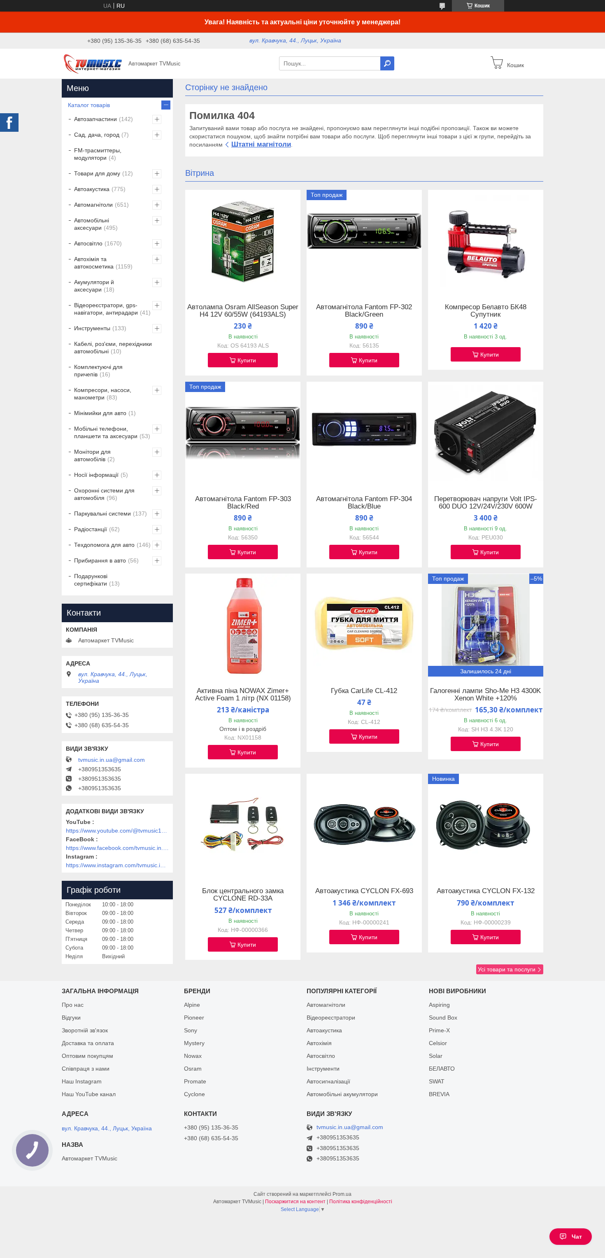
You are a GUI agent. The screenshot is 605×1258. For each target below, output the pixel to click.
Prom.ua (342, 1194)
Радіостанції (90, 529)
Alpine (192, 1004)
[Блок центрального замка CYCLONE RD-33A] (242, 825)
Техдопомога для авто (104, 544)
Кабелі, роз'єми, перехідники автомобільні (113, 348)
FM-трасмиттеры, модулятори (97, 154)
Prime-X (439, 1030)
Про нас (73, 1004)
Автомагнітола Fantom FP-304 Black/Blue (364, 502)
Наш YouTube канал (89, 1094)
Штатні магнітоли (261, 144)
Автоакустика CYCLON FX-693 (364, 891)
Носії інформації (96, 474)
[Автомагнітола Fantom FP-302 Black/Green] (364, 241)
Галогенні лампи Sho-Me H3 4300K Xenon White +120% (485, 694)
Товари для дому (97, 173)
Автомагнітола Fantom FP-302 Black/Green (364, 310)
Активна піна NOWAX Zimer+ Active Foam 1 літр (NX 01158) (243, 694)
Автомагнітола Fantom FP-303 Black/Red (243, 502)
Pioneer (194, 1017)
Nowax (193, 1056)
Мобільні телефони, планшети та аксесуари (105, 432)
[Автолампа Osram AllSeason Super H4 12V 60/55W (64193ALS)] (242, 241)
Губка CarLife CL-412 (364, 691)
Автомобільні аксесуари (91, 224)
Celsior (438, 1043)
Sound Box (443, 1017)
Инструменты (92, 328)
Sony (190, 1030)
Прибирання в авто (100, 560)
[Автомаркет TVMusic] (92, 63)
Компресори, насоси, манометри (102, 394)
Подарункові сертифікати (90, 580)
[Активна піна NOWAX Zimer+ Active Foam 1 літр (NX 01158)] (242, 625)
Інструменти (323, 1068)
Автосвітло (88, 243)
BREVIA (439, 1094)
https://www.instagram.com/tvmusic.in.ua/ (117, 865)
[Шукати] (387, 63)
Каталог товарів (89, 105)
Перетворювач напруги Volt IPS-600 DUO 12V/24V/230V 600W (485, 502)
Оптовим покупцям (87, 1056)
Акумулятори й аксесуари (94, 286)
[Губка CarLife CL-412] (364, 625)
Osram (193, 1068)
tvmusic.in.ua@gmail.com (111, 759)
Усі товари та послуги (506, 969)
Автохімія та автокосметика (94, 263)
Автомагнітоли (93, 204)
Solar (435, 1056)
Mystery (194, 1043)
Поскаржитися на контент (295, 1201)
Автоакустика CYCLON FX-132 (486, 891)
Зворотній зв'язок (85, 1030)
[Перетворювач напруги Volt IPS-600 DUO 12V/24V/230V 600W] (485, 433)
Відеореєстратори (331, 1017)
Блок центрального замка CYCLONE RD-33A (243, 894)
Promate (195, 1081)
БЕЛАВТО (442, 1068)
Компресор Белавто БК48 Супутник (485, 310)
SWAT (436, 1081)
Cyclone (194, 1094)
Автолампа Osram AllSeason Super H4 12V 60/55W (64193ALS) (242, 310)
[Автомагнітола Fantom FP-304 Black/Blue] (364, 433)
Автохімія (319, 1043)
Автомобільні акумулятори (342, 1094)
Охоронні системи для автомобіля (104, 494)
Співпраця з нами (85, 1068)
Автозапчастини (95, 119)
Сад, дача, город (96, 134)
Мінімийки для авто (100, 413)
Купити (246, 360)
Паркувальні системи (102, 513)
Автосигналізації (328, 1081)
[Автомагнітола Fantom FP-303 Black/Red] (242, 433)
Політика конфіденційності (360, 1201)
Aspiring (439, 1004)
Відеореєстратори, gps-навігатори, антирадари (106, 309)
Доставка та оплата (88, 1043)
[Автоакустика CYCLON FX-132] (485, 825)
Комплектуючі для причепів (98, 371)
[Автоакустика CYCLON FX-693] (364, 825)
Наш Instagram (82, 1081)
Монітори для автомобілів (92, 455)
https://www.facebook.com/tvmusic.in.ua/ (117, 848)
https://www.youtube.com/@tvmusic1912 (117, 830)
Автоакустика (91, 189)
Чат (577, 1236)
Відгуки (71, 1017)
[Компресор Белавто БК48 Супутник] (485, 241)
